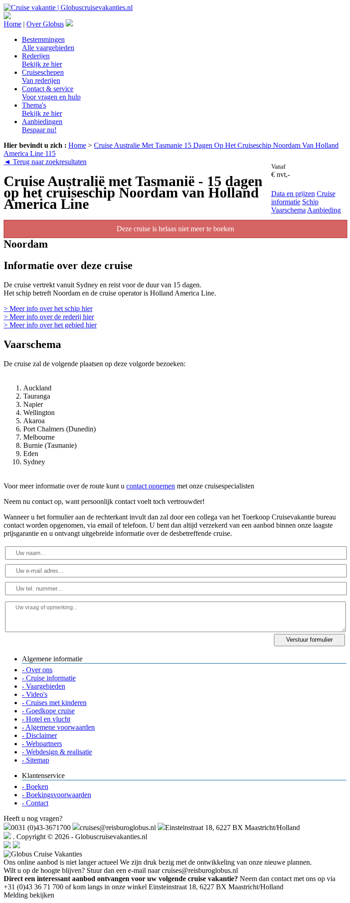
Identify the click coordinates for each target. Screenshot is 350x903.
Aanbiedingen (42, 126)
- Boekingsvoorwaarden (56, 795)
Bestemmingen (48, 44)
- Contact (35, 803)
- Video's (34, 694)
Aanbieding (324, 210)
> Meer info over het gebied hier (50, 325)
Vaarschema (288, 210)
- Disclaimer (39, 735)
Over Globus (45, 24)
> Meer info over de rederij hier (49, 317)
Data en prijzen (293, 193)
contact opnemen (150, 486)
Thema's (42, 109)
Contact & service (51, 93)
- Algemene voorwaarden (58, 727)
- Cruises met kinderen (54, 702)
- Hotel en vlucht (46, 719)
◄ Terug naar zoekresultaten (45, 162)
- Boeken (35, 786)
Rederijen (42, 60)
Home (12, 24)
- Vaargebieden (43, 686)
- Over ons (37, 670)
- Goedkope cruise (48, 711)
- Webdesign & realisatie (57, 752)
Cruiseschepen (43, 76)
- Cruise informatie (49, 678)
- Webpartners (42, 743)
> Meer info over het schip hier (48, 308)
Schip (310, 202)
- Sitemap (35, 760)
